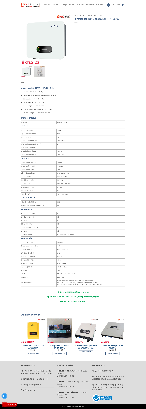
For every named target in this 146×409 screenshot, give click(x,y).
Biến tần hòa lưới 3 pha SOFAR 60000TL (112, 346)
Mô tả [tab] (23, 83)
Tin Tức (71, 5)
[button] (108, 5)
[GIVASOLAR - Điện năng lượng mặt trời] (31, 5)
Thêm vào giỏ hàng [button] (33, 353)
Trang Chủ (47, 5)
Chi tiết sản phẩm (86, 352)
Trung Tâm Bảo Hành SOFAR (94, 5)
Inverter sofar (98, 16)
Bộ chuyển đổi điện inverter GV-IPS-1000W (59, 346)
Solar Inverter (87, 16)
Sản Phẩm (56, 5)
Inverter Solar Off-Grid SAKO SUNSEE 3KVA (33, 346)
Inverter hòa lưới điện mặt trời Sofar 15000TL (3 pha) (86, 346)
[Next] (68, 39)
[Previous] (24, 39)
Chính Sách (80, 5)
